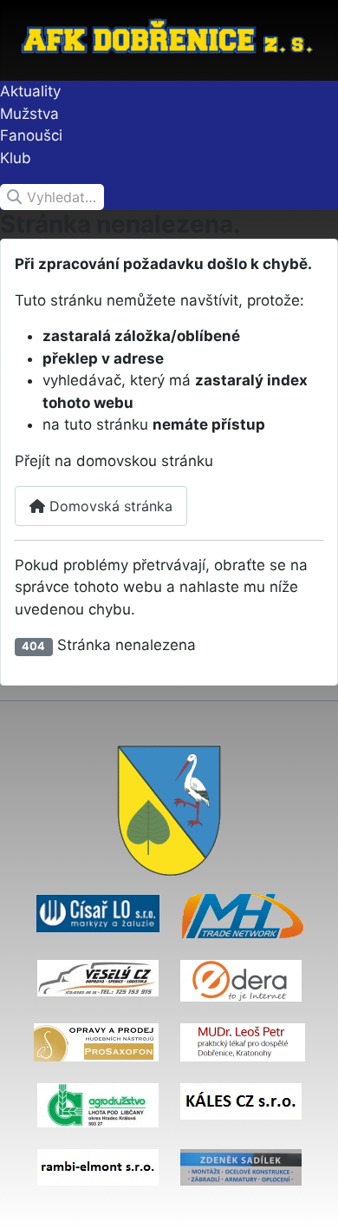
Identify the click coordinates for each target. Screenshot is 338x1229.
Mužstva (29, 113)
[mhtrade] (242, 914)
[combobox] (52, 197)
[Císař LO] (98, 912)
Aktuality (30, 91)
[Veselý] (98, 977)
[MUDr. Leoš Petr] (242, 1041)
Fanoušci (31, 135)
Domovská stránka (108, 506)
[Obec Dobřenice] (169, 809)
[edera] (241, 980)
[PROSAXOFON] (96, 1041)
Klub (15, 158)
